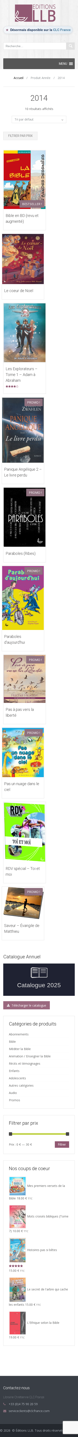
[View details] (25, 179)
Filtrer (62, 1144)
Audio (13, 1093)
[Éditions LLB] (39, 12)
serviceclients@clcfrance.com (29, 1411)
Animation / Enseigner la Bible (30, 1056)
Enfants (14, 1071)
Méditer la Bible (20, 1049)
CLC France (62, 30)
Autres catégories (21, 1085)
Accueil (18, 78)
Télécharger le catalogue (28, 1005)
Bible (12, 1041)
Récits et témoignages (24, 1063)
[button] (63, 63)
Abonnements (19, 1034)
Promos (14, 1100)
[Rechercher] (70, 46)
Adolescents (17, 1078)
